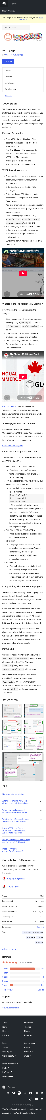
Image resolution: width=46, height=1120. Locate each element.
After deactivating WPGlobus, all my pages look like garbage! (15, 802)
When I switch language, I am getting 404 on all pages (14, 811)
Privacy (5, 1035)
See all (41, 990)
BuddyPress (8, 1076)
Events (27, 1047)
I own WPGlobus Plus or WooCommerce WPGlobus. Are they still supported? (14, 830)
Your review (7, 990)
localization (27, 932)
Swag (27, 1056)
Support (8, 95)
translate (40, 937)
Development (10, 89)
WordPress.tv (9, 1056)
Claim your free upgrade (12, 445)
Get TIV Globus (9, 406)
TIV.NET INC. (13, 887)
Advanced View (9, 949)
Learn (4, 1043)
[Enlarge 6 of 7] (40, 739)
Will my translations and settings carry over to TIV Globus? (16, 841)
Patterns (28, 1035)
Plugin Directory (8, 11)
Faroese (11, 1087)
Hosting (5, 1031)
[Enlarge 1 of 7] (19, 707)
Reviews (8, 77)
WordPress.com (10, 1063)
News (4, 1027)
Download (8, 61)
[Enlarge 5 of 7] (19, 739)
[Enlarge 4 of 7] (40, 723)
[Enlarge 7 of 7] (40, 755)
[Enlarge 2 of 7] (40, 707)
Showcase (28, 1022)
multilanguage (38, 932)
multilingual (31, 937)
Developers (7, 1051)
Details (8, 70)
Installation (9, 83)
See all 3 (40, 927)
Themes (27, 1027)
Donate (28, 1051)
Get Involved (30, 1043)
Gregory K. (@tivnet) (14, 55)
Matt (5, 1068)
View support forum (10, 1008)
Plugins (27, 1031)
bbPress (7, 1072)
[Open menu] (42, 3)
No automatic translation (13, 794)
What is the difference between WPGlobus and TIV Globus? (16, 820)
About (5, 1022)
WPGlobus (39, 942)
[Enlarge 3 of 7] (19, 723)
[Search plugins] (27, 27)
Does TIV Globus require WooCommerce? (12, 850)
